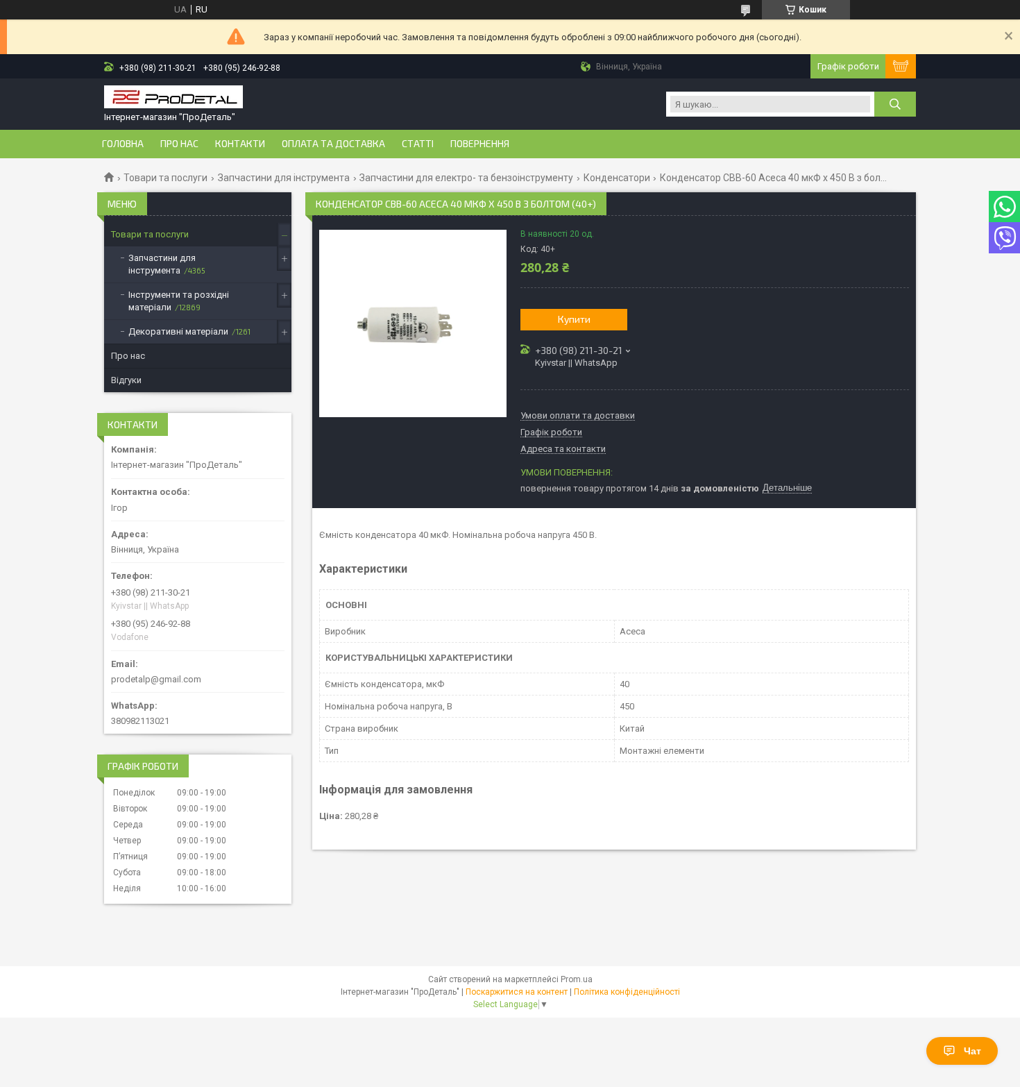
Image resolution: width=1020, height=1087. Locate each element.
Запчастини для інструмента (284, 177)
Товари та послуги (165, 177)
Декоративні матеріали (178, 331)
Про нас (179, 144)
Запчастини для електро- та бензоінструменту (466, 177)
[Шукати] (895, 104)
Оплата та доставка (333, 144)
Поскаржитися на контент (517, 992)
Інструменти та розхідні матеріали (178, 300)
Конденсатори (617, 177)
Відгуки (126, 380)
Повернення (479, 144)
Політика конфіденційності (627, 992)
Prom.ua (577, 979)
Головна (123, 144)
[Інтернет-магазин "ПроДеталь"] (173, 98)
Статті (418, 144)
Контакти (240, 144)
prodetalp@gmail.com (156, 679)
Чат (972, 1050)
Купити (574, 319)
